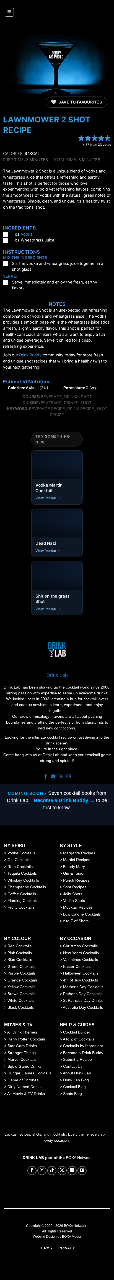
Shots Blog (72, 1093)
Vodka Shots (74, 900)
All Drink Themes (22, 1032)
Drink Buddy (30, 354)
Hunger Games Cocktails (29, 1073)
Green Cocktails (21, 966)
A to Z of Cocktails (78, 1039)
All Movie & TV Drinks (26, 1093)
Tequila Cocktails (22, 873)
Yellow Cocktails (21, 987)
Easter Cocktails (77, 966)
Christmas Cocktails (80, 946)
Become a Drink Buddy (83, 1052)
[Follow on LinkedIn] (72, 1170)
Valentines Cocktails (80, 959)
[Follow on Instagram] (41, 1170)
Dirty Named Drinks (24, 1086)
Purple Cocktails (21, 973)
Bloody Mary (74, 866)
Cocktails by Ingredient (83, 1046)
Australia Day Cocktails (83, 1007)
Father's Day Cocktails (82, 994)
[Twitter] (60, 777)
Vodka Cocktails (21, 853)
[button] (9, 12)
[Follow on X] (62, 1170)
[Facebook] (45, 777)
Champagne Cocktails (26, 887)
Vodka (27, 234)
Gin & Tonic (73, 873)
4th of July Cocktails (80, 980)
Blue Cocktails (19, 959)
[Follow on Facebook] (32, 1170)
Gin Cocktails (18, 859)
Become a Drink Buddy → (64, 800)
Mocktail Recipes (78, 907)
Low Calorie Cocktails (82, 914)
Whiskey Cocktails (23, 880)
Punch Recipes (76, 880)
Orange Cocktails (22, 980)
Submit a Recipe (77, 1059)
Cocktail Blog (74, 1086)
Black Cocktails (20, 1007)
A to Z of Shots (76, 921)
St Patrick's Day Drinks (83, 1000)
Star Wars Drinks (22, 1046)
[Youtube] (53, 777)
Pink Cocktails (19, 953)
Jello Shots (72, 894)
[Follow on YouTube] (82, 1170)
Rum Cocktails (20, 866)
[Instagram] (68, 777)
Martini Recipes (76, 859)
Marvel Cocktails (21, 1059)
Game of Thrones (22, 1080)
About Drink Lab (77, 1073)
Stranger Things (21, 1052)
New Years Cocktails (81, 953)
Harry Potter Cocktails (26, 1039)
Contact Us (72, 1066)
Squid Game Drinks (24, 1066)
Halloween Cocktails (80, 973)
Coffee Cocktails (21, 894)
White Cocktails (20, 1000)
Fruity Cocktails (20, 907)
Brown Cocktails (21, 994)
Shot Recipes (74, 887)
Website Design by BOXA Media (57, 1237)
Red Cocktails (19, 946)
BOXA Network (79, 1157)
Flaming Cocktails (22, 900)
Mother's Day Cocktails (83, 987)
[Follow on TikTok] (51, 1170)
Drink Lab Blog (76, 1080)
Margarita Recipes (79, 853)
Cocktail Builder (76, 1032)
